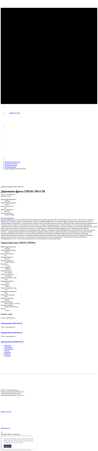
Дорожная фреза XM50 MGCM (11, 332)
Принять (7, 446)
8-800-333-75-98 (14, 113)
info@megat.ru (5, 428)
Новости (7, 354)
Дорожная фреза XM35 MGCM (11, 323)
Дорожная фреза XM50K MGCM (12, 342)
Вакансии (8, 352)
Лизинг (7, 350)
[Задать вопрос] (19, 144)
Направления (9, 349)
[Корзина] (19, 158)
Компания (8, 345)
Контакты (8, 356)
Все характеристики (7, 218)
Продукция (8, 347)
